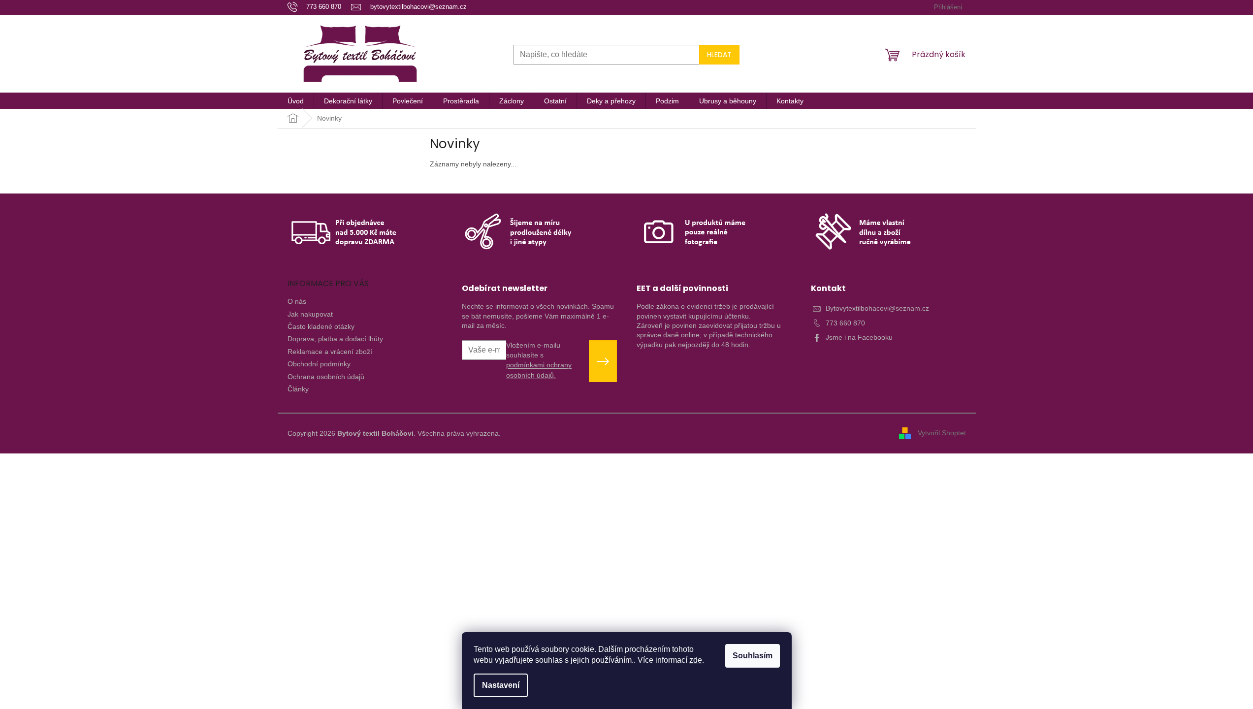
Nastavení (500, 685)
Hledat (719, 55)
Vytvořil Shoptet (942, 433)
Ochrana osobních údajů (326, 377)
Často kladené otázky (321, 326)
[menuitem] (296, 101)
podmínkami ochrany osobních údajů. (539, 370)
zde (695, 660)
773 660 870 (845, 323)
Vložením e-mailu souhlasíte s (539, 360)
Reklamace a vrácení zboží (330, 351)
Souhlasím (752, 655)
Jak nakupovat (310, 314)
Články (298, 389)
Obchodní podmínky (319, 364)
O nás (297, 301)
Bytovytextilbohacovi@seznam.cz (877, 308)
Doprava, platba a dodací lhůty (335, 339)
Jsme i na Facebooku (859, 337)
